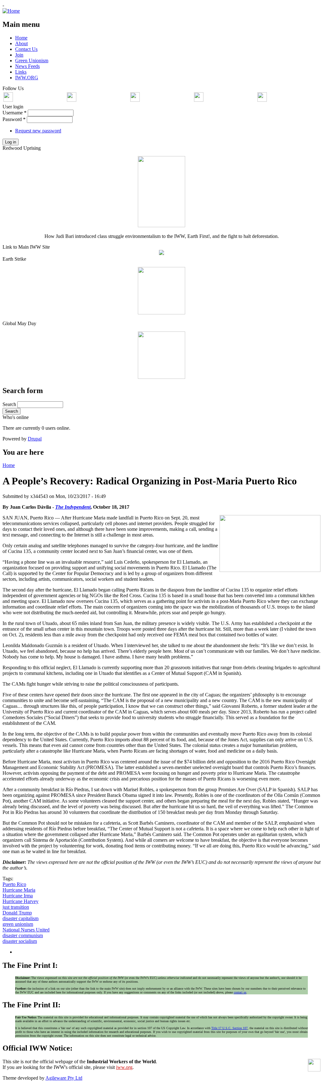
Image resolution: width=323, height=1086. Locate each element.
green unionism (18, 924)
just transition (16, 907)
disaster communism (23, 935)
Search (10, 404)
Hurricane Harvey (20, 901)
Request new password (38, 130)
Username (14, 112)
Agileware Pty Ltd (63, 1078)
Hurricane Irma (18, 895)
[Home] (11, 11)
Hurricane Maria (19, 890)
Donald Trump (17, 912)
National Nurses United (26, 929)
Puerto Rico (14, 884)
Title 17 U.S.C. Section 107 (229, 1028)
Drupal (35, 438)
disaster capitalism (20, 918)
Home (9, 465)
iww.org (124, 1067)
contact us (240, 992)
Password (14, 119)
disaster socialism (20, 941)
